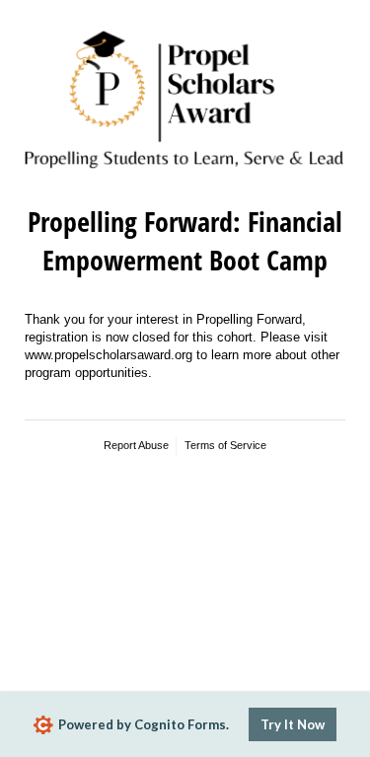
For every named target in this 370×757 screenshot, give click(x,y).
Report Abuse (136, 445)
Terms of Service (225, 445)
